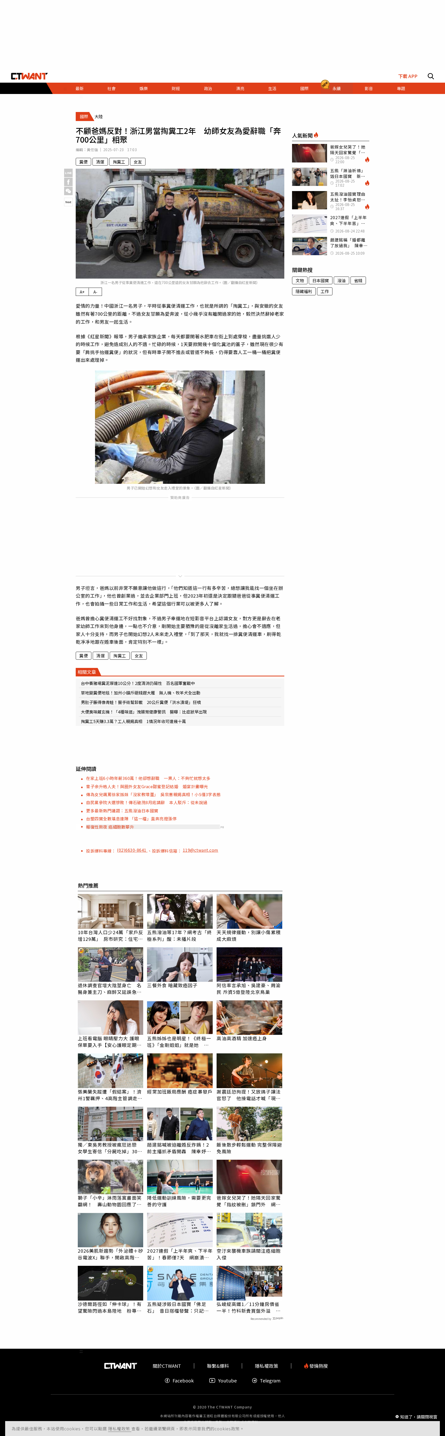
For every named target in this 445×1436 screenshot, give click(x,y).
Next (68, 202)
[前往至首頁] (29, 76)
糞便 (83, 162)
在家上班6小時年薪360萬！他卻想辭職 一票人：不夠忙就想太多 (148, 778)
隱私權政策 (119, 1428)
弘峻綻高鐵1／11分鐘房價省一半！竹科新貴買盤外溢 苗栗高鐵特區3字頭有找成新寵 (248, 1307)
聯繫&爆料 (218, 1366)
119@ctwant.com (200, 850)
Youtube (227, 1380)
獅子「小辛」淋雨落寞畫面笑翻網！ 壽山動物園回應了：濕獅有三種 (110, 1201)
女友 (138, 162)
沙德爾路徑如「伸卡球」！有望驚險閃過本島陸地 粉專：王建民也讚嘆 (110, 1307)
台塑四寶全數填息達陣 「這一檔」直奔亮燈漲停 (131, 818)
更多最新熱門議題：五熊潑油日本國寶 (122, 810)
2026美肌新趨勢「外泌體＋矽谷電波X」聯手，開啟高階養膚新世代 (110, 1254)
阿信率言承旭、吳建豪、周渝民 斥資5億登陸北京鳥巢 (248, 988)
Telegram (270, 1380)
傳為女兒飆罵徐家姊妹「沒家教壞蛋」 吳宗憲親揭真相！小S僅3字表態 (153, 794)
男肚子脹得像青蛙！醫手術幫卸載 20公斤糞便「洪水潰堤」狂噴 (141, 702)
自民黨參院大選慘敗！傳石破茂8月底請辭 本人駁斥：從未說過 (147, 802)
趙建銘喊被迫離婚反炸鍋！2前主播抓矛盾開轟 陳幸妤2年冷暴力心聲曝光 (178, 1148)
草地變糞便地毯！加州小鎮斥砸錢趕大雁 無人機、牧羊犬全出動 (140, 693)
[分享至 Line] (68, 173)
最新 (79, 88)
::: (81, 96)
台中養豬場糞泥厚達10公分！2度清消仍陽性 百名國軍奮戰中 (138, 683)
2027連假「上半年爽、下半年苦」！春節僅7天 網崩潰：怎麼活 (180, 1254)
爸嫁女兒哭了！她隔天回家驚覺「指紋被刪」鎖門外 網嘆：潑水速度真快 (248, 1201)
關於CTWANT (167, 1366)
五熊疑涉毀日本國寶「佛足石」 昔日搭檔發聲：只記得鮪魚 (178, 1307)
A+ (82, 292)
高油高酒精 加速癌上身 (242, 1038)
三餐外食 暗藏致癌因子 (172, 985)
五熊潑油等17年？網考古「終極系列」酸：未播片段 (179, 935)
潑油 (341, 280)
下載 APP (407, 76)
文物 (300, 280)
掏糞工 (119, 162)
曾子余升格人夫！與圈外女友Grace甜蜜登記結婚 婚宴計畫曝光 (147, 786)
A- (95, 292)
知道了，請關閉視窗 (418, 1416)
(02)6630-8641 (132, 850)
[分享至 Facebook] (68, 182)
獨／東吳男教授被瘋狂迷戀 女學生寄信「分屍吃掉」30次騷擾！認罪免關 (110, 1148)
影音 (369, 88)
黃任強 (92, 149)
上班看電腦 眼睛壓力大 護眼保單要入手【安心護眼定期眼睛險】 (110, 1041)
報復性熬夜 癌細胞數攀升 (110, 826)
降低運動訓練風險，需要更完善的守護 (179, 1201)
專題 (401, 88)
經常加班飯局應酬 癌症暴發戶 (179, 1091)
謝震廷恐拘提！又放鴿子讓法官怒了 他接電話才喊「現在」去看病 (248, 1095)
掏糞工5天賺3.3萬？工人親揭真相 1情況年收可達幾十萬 (133, 721)
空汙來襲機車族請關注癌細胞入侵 (248, 1254)
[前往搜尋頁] (431, 76)
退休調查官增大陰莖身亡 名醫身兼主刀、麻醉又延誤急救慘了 (110, 988)
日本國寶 (320, 280)
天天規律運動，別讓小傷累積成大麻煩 (248, 935)
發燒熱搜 (318, 1366)
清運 (100, 162)
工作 (325, 291)
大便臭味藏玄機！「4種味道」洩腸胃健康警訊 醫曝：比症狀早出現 (144, 712)
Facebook (183, 1380)
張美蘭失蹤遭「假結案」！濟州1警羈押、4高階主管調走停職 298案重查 (110, 1095)
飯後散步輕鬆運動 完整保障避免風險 (249, 1148)
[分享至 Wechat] (68, 191)
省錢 (358, 280)
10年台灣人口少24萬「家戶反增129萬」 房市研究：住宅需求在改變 (110, 935)
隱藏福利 (304, 291)
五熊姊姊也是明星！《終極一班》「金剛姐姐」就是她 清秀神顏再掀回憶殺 (179, 1041)
